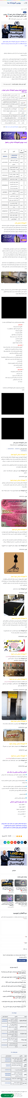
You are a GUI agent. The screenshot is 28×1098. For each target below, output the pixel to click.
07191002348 (4, 1026)
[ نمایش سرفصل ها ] (7, 84)
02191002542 (7, 1058)
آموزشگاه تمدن (9, 656)
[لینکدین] (21, 842)
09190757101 (7, 1060)
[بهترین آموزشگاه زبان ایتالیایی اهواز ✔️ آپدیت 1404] (21, 898)
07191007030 (4, 1033)
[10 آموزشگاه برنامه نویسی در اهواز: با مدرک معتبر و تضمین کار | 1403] (7, 898)
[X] (25, 842)
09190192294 (7, 1061)
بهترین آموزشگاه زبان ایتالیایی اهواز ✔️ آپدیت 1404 (21, 903)
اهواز (22, 9)
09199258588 (7, 1083)
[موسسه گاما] (14, 856)
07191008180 (4, 1020)
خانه (25, 9)
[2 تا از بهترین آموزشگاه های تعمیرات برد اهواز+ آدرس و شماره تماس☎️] (21, 883)
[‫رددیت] (11, 842)
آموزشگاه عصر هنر (8, 681)
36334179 (5, 156)
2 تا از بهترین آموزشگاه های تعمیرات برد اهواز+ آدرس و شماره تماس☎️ (21, 889)
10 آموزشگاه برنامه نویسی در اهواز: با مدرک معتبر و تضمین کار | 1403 (7, 904)
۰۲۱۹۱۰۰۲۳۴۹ (5, 1040)
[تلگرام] (5, 842)
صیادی (24, 19)
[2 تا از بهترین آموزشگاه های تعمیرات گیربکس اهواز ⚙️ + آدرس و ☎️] (7, 883)
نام (26, 936)
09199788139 (14, 157)
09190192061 (7, 1075)
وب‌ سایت (25, 949)
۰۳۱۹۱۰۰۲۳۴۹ (8, 1064)
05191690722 (7, 1070)
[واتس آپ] (8, 842)
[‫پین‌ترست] (15, 842)
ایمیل (25, 943)
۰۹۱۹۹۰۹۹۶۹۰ (8, 1066)
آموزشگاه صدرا (9, 758)
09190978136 (14, 155)
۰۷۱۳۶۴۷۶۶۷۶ (4, 1021)
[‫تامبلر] (18, 842)
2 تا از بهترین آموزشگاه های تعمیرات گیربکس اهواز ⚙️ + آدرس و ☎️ (7, 889)
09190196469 (4, 1045)
